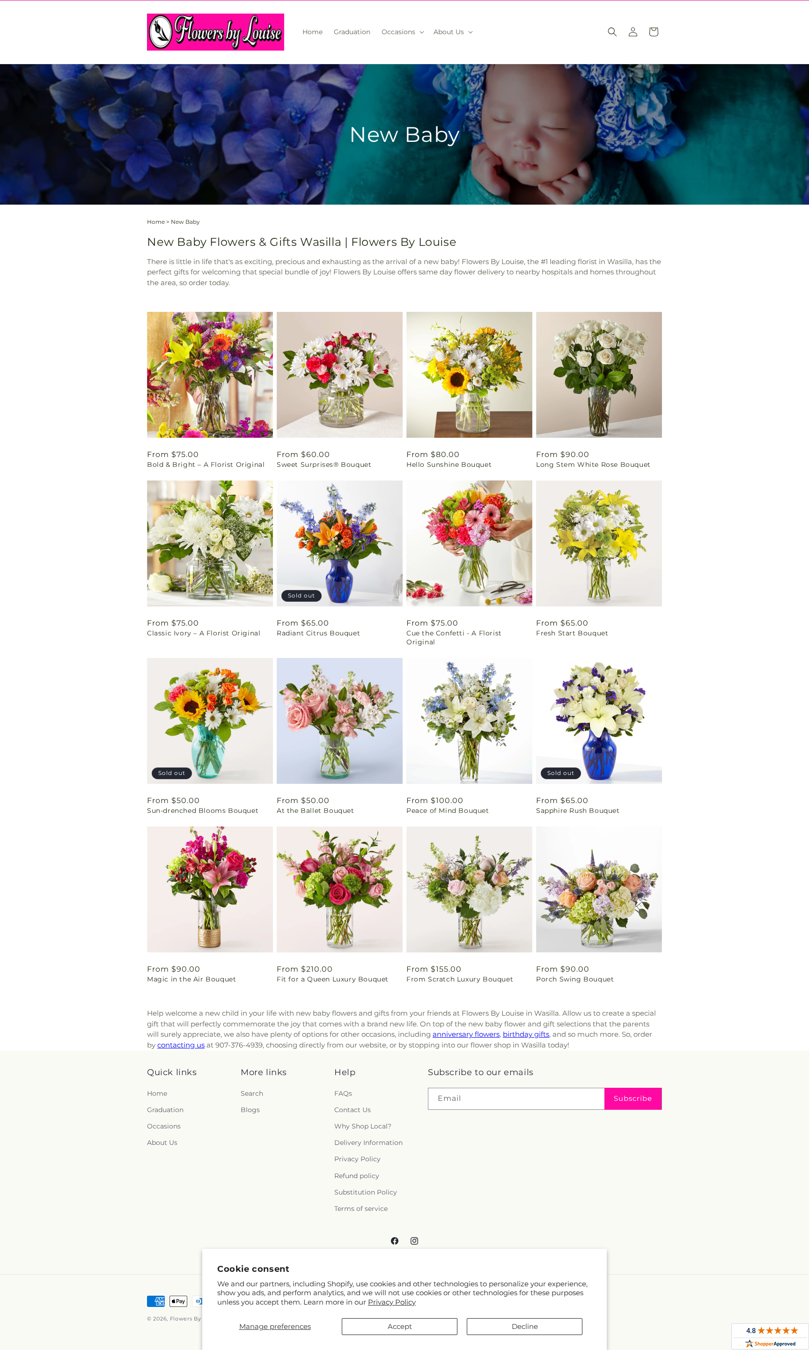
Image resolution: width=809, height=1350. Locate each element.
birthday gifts (526, 1034)
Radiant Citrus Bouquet (318, 633)
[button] (402, 32)
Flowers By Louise (195, 1318)
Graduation (165, 1110)
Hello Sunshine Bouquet (449, 464)
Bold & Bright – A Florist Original (206, 464)
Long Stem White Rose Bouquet (593, 464)
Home (156, 221)
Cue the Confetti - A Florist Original (454, 637)
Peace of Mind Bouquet (447, 810)
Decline (525, 1326)
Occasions (164, 1126)
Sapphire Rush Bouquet (578, 810)
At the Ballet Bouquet (315, 810)
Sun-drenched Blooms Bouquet (202, 810)
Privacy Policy (392, 1302)
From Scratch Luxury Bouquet (459, 979)
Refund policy (356, 1176)
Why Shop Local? (362, 1126)
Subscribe (633, 1098)
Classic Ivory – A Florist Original (203, 633)
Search (252, 1093)
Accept (400, 1326)
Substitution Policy (365, 1192)
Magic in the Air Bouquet (191, 979)
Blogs (250, 1110)
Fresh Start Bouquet (572, 633)
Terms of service (361, 1208)
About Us (162, 1142)
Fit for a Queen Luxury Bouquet (333, 979)
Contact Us (352, 1110)
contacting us (181, 1044)
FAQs (343, 1093)
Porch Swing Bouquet (575, 979)
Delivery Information (368, 1142)
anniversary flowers (466, 1034)
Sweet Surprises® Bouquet (324, 464)
